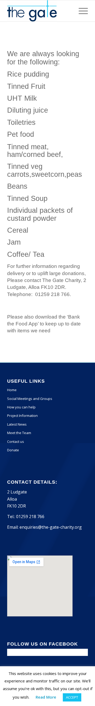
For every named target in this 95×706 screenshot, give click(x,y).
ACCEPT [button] (72, 697)
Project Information (22, 415)
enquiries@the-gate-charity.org (51, 527)
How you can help (21, 407)
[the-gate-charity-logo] (39, 10)
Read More (46, 697)
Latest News (17, 424)
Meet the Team (19, 432)
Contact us (15, 441)
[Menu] (80, 10)
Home (12, 389)
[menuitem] (80, 10)
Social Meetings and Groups (29, 398)
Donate (13, 450)
